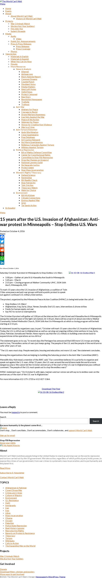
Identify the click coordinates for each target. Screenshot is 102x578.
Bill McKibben (28, 195)
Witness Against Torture (32, 147)
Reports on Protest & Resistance (20, 533)
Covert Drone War (13, 490)
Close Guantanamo (30, 134)
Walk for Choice (28, 190)
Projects (9, 21)
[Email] (51, 245)
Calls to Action (12, 543)
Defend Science (28, 175)
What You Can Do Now (21, 61)
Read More (5, 468)
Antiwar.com (27, 74)
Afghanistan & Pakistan (16, 487)
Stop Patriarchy (28, 182)
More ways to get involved (12, 574)
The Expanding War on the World (20, 546)
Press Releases (22, 46)
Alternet (25, 71)
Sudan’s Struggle (18, 31)
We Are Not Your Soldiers (11, 558)
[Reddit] (51, 250)
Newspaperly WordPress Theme (50, 576)
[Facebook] (51, 237)
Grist (23, 203)
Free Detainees (28, 137)
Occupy (8, 520)
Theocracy (10, 535)
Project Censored (29, 94)
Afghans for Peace (29, 109)
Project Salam (27, 167)
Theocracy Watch (29, 187)
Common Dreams (29, 79)
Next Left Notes (28, 89)
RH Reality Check (29, 180)
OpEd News (26, 91)
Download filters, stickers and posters (17, 571)
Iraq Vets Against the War (32, 117)
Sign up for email (7, 435)
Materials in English (19, 56)
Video (18, 38)
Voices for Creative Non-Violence (36, 124)
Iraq (7, 510)
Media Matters (28, 86)
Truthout (25, 104)
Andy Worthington (29, 132)
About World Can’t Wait (22, 16)
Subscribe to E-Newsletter (12, 472)
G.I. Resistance (12, 500)
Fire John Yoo (17, 28)
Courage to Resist (29, 112)
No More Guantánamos (32, 142)
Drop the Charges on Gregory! (35, 160)
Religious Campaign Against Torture (37, 145)
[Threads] (51, 254)
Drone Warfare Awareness (33, 114)
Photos (14, 51)
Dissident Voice (28, 84)
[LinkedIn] (51, 262)
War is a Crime (27, 127)
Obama (8, 518)
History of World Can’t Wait (28, 18)
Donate (14, 64)
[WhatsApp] (51, 258)
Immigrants (10, 505)
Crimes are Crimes (13, 492)
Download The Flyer (51, 388)
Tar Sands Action (29, 205)
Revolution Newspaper (31, 99)
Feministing (26, 177)
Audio (13, 36)
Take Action (10, 54)
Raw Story (26, 97)
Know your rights (8, 443)
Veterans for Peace (30, 122)
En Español (10, 208)
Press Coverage (23, 49)
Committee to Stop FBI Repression (37, 157)
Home (8, 8)
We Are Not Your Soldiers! (23, 26)
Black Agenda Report (31, 76)
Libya (7, 513)
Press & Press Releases (21, 44)
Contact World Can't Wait (12, 477)
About (8, 13)
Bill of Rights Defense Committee (36, 152)
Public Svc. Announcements (23, 41)
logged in (16, 412)
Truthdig (25, 102)
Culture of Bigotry (13, 495)
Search (3, 417)
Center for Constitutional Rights (35, 155)
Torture (8, 538)
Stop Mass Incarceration (32, 170)
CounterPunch (27, 81)
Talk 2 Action (27, 185)
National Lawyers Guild (31, 162)
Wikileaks (9, 540)
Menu (2, 4)
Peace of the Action (30, 119)
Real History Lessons (14, 528)
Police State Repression (16, 525)
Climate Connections (30, 198)
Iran (7, 508)
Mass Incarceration (14, 515)
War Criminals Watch (20, 23)
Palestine (9, 523)
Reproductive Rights (14, 530)
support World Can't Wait (80, 430)
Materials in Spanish (20, 59)
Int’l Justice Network (30, 139)
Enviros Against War (30, 200)
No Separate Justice (30, 165)
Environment (11, 498)
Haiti (7, 503)
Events (8, 11)
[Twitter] (51, 241)
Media (8, 33)
